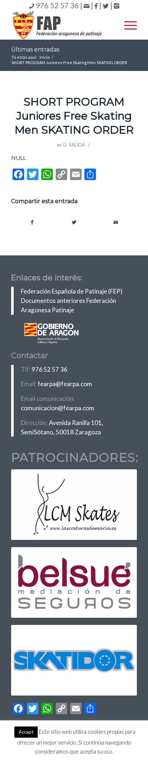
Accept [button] (26, 732)
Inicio (45, 57)
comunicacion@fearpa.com (57, 408)
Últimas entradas (35, 49)
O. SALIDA (74, 145)
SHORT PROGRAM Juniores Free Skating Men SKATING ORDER (74, 116)
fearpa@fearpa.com (65, 384)
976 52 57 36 (49, 369)
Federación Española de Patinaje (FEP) (71, 291)
